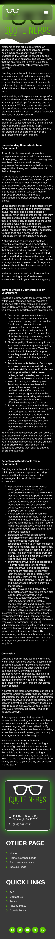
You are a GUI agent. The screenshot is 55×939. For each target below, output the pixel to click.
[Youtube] (27, 930)
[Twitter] (20, 930)
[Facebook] (12, 930)
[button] (46, 12)
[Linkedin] (35, 930)
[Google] (43, 930)
